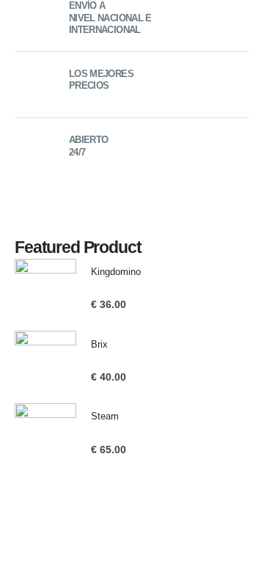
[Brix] (45, 361)
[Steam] (45, 434)
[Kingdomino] (45, 289)
